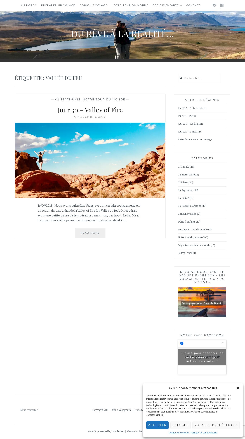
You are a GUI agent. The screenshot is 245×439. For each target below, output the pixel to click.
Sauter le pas (185, 253)
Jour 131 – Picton (187, 116)
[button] (238, 388)
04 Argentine (185, 190)
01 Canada (183, 166)
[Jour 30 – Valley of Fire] (90, 196)
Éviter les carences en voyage (195, 139)
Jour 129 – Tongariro (190, 131)
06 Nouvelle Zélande (189, 206)
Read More (93, 234)
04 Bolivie (183, 198)
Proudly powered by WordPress (106, 431)
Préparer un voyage (58, 5)
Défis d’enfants (166, 5)
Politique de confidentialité (203, 432)
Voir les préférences (216, 425)
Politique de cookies (179, 432)
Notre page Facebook (202, 335)
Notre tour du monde (130, 5)
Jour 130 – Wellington (190, 123)
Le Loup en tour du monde (193, 229)
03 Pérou (183, 182)
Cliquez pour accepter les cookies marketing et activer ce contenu (202, 357)
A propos (29, 5)
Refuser (180, 425)
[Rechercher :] (199, 78)
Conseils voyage (93, 5)
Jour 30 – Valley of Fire (90, 109)
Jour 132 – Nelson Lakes (192, 108)
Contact (193, 5)
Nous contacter (29, 410)
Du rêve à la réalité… (122, 34)
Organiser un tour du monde (194, 245)
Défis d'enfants (186, 221)
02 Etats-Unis (68, 99)
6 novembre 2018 (90, 116)
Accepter (157, 425)
